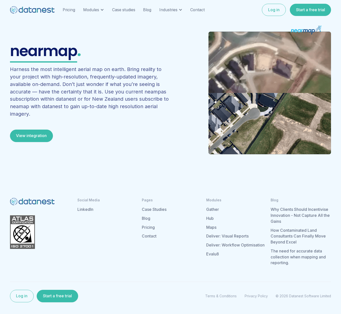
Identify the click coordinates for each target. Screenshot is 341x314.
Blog (146, 218)
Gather (212, 209)
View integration (31, 135)
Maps (211, 227)
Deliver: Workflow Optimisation (235, 245)
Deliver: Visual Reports (227, 236)
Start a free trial (310, 9)
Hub (210, 218)
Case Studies (154, 209)
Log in (274, 9)
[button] (93, 10)
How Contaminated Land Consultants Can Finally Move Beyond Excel (298, 236)
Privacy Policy (256, 296)
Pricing (148, 227)
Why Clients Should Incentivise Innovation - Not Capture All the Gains (300, 215)
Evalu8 (212, 254)
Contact (149, 236)
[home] (32, 10)
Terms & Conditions (221, 296)
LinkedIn (85, 209)
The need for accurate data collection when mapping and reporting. (298, 257)
